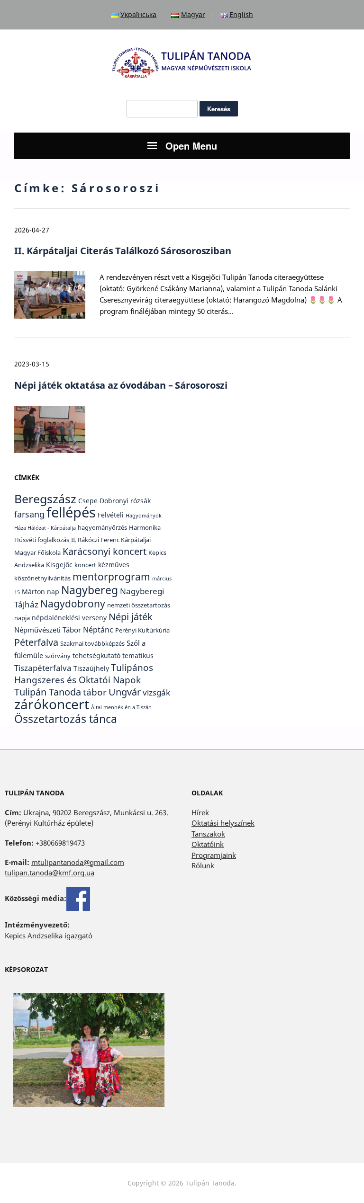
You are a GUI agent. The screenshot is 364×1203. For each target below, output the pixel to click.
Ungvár (125, 691)
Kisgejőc (59, 564)
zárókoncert (51, 704)
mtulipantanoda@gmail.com (77, 862)
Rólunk (202, 865)
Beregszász (45, 498)
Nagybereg (89, 589)
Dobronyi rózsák (125, 500)
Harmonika (145, 528)
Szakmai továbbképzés (92, 644)
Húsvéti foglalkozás (41, 540)
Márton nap (40, 591)
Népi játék (131, 616)
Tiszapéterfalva (43, 667)
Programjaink (213, 855)
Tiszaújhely (91, 668)
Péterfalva (36, 642)
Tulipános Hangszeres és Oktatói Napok (83, 673)
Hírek (200, 812)
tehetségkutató (96, 655)
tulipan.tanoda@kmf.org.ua (49, 872)
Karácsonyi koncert (104, 551)
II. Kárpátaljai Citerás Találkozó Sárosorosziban (122, 250)
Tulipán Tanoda (47, 692)
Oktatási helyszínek (223, 823)
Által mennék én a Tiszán (121, 707)
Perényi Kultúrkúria (142, 630)
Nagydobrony (72, 603)
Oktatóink (207, 844)
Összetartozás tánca (65, 718)
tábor (95, 692)
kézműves (113, 564)
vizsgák (156, 692)
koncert (85, 565)
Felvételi (111, 514)
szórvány (58, 656)
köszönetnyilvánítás (42, 578)
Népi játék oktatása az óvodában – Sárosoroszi (121, 385)
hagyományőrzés (102, 528)
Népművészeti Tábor (47, 629)
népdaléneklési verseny (69, 617)
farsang (29, 514)
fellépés (71, 512)
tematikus (138, 655)
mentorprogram (111, 576)
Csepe (88, 500)
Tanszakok (208, 833)
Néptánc (98, 629)
